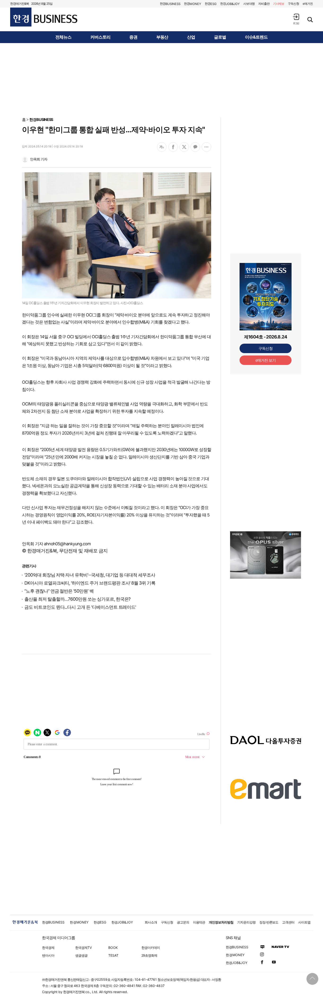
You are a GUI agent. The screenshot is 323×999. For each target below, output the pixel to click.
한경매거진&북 (19, 3)
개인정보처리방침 (221, 922)
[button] (296, 19)
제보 (278, 3)
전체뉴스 (63, 37)
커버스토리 (100, 37)
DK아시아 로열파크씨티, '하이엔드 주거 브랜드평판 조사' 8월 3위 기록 (89, 583)
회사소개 (151, 922)
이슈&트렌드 (256, 37)
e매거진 (308, 3)
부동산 (162, 37)
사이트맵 (304, 922)
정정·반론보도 (269, 922)
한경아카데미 (150, 948)
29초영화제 (149, 955)
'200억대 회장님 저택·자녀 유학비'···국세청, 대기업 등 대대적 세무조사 (89, 575)
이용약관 (199, 922)
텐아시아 (48, 955)
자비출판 (264, 3)
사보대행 (249, 3)
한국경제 (48, 948)
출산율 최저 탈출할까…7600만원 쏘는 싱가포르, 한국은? (77, 599)
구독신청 (293, 3)
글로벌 (220, 37)
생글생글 (81, 955)
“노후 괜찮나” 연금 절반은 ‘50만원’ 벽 (59, 591)
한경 (170, 4)
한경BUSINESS (41, 119)
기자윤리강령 (246, 922)
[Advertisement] (161, 79)
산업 (191, 37)
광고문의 (183, 922)
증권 (133, 37)
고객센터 (288, 922)
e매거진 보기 (265, 360)
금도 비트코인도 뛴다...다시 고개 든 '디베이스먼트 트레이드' (80, 607)
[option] (265, 555)
